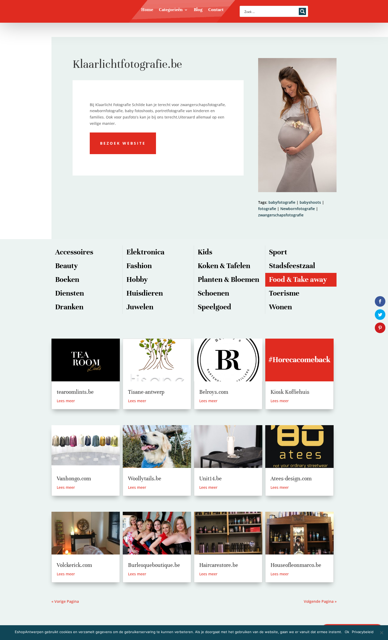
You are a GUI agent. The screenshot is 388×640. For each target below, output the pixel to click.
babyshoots (310, 202)
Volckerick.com (74, 565)
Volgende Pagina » (320, 601)
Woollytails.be (144, 478)
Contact (216, 10)
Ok (347, 632)
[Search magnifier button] (302, 11)
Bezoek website (123, 143)
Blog (198, 10)
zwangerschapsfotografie (281, 214)
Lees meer (66, 400)
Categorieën (171, 10)
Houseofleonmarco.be (296, 565)
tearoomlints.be (75, 392)
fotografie (267, 208)
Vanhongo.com (74, 478)
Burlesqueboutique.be (154, 565)
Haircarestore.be (218, 565)
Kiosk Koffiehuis (290, 392)
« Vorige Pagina (65, 601)
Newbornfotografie (297, 208)
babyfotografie (281, 202)
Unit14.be (210, 478)
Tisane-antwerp (146, 392)
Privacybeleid (362, 632)
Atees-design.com (291, 478)
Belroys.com (213, 392)
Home (147, 10)
